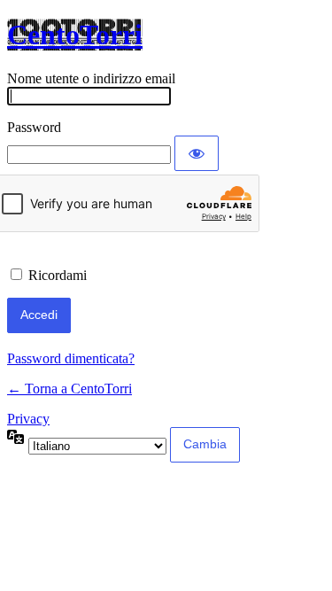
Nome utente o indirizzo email (91, 78)
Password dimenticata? (71, 358)
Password (34, 127)
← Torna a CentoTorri (69, 388)
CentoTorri (75, 35)
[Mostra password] (196, 153)
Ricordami (57, 275)
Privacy (28, 418)
